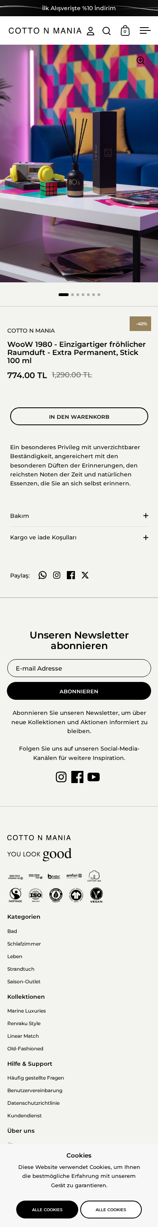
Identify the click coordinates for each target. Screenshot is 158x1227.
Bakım (19, 515)
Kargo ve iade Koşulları (43, 537)
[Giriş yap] (90, 30)
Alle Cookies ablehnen (111, 1212)
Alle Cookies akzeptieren (47, 1212)
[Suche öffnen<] (106, 30)
